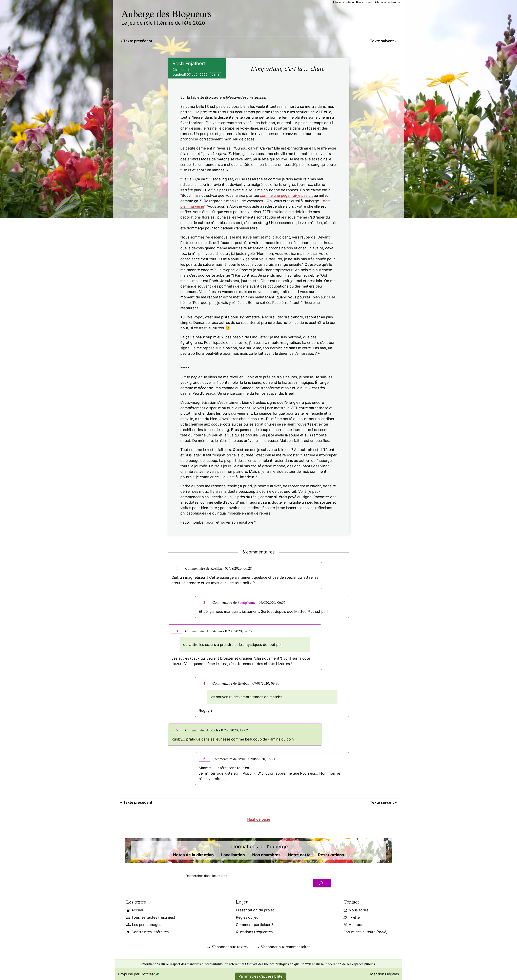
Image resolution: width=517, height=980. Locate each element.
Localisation (233, 854)
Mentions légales (384, 974)
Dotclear (148, 974)
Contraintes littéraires (150, 932)
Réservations (331, 854)
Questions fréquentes (254, 932)
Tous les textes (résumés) (153, 917)
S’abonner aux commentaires (285, 947)
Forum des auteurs (366, 932)
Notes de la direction (193, 854)
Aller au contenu (343, 2)
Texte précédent (136, 41)
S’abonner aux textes (229, 947)
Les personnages (146, 924)
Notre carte (299, 854)
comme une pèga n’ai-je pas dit (286, 195)
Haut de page (258, 819)
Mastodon (357, 924)
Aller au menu (364, 2)
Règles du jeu (247, 917)
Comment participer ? (254, 924)
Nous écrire (358, 910)
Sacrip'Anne (246, 602)
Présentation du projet (255, 910)
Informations (150, 963)
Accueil (137, 910)
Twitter (355, 917)
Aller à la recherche (387, 2)
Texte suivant (383, 41)
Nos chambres (266, 854)
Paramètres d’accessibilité (260, 976)
